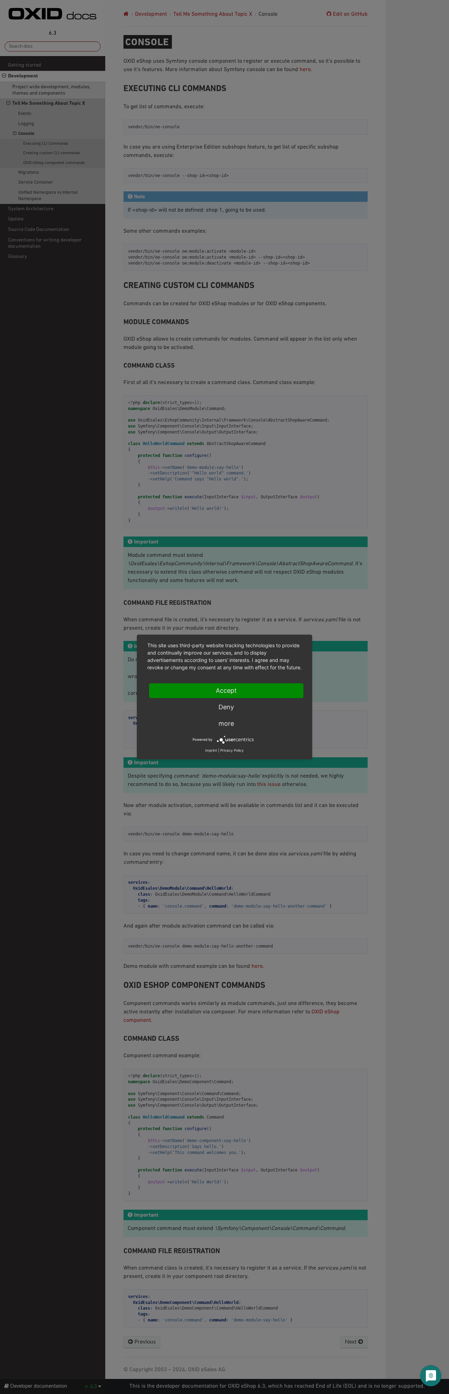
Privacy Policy (232, 750)
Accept (226, 690)
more (226, 723)
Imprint (211, 750)
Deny (226, 707)
